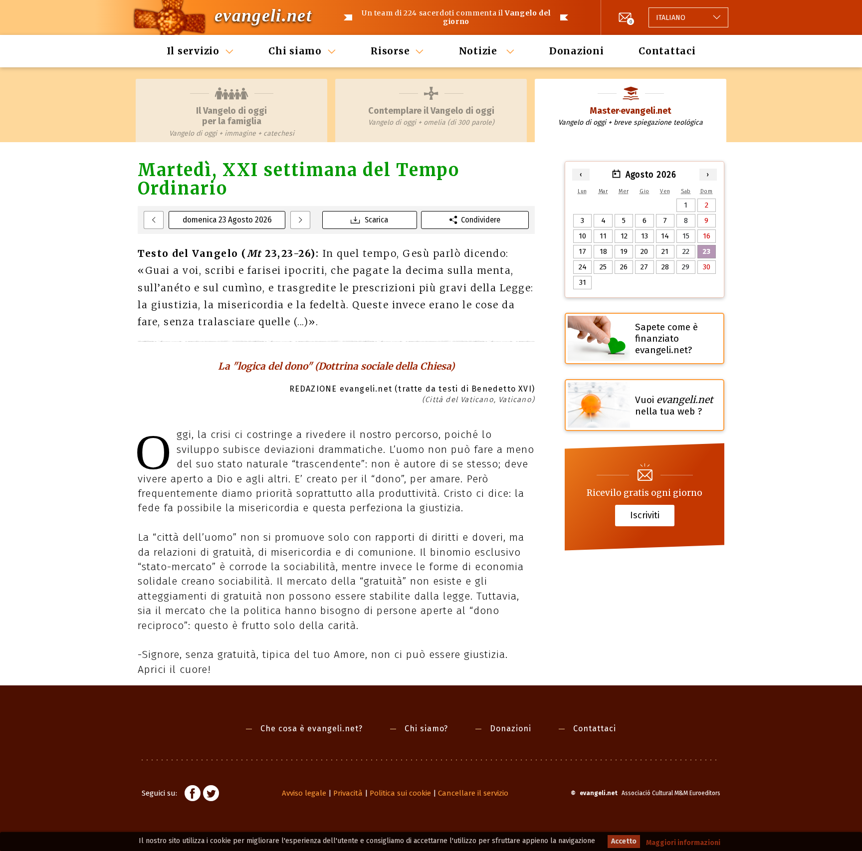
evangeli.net (263, 15)
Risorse (390, 51)
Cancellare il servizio (473, 793)
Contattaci (667, 51)
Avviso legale (304, 793)
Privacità (348, 793)
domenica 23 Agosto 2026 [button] (227, 219)
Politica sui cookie (400, 793)
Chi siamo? (426, 728)
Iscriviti (644, 515)
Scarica (376, 219)
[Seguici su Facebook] (193, 794)
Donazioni (576, 51)
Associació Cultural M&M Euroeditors (671, 793)
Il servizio (193, 51)
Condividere (480, 219)
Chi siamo (295, 51)
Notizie (479, 51)
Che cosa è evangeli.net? (311, 728)
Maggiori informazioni (683, 843)
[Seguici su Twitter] (211, 794)
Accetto (624, 841)
